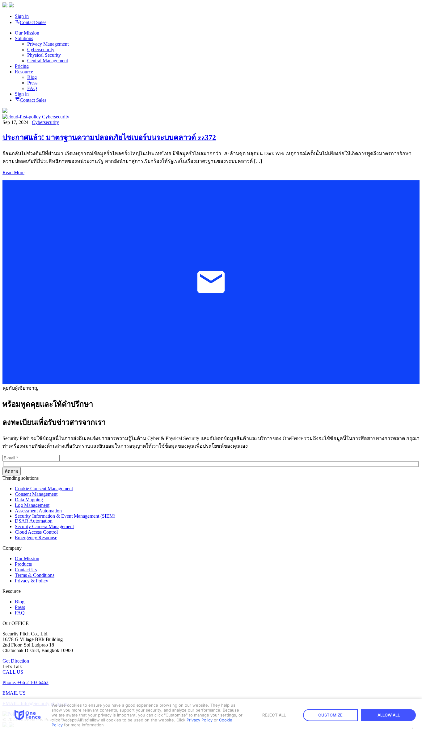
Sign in (22, 16)
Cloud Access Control (36, 532)
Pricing (22, 66)
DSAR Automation (34, 521)
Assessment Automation (38, 510)
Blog (32, 77)
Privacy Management (48, 44)
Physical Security (44, 55)
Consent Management (36, 494)
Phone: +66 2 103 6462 (25, 682)
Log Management (32, 505)
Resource (24, 71)
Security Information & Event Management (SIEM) (65, 516)
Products (23, 564)
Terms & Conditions (34, 575)
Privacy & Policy (31, 580)
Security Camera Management (44, 526)
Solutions (24, 38)
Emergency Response (36, 537)
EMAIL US (14, 693)
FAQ (32, 88)
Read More (13, 172)
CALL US (12, 672)
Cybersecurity (40, 49)
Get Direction (15, 660)
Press (32, 82)
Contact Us (26, 569)
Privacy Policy (200, 719)
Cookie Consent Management (44, 488)
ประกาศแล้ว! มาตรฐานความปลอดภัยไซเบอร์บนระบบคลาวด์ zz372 (109, 137)
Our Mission (27, 32)
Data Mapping (29, 499)
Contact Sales (30, 22)
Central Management (47, 60)
